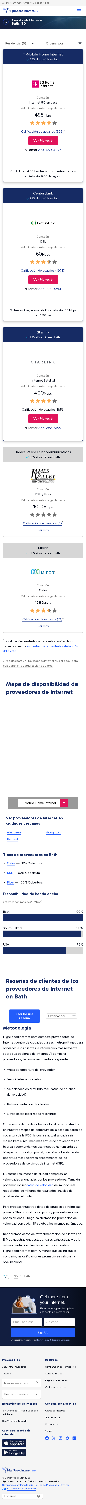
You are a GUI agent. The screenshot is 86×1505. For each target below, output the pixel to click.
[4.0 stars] (49, 123)
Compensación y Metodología (17, 1485)
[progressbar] (43, 917)
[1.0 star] (32, 123)
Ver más (43, 530)
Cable (11, 863)
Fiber (10, 882)
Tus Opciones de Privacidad (21, 1488)
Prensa (48, 1431)
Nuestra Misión (53, 1417)
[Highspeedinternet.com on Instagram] (61, 1439)
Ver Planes (39, 140)
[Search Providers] (37, 1383)
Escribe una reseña (24, 1016)
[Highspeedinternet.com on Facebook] (47, 1439)
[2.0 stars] (38, 123)
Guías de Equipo (53, 1373)
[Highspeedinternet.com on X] (54, 1439)
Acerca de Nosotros (55, 1410)
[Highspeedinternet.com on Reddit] (67, 1439)
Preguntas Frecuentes (56, 1380)
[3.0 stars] (43, 123)
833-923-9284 (49, 289)
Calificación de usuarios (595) (42, 131)
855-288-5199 (49, 428)
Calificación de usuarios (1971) (42, 270)
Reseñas (6, 1373)
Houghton (53, 832)
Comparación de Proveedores (60, 1366)
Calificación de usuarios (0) (42, 523)
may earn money (15, 2)
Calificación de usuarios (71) (42, 619)
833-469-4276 (50, 150)
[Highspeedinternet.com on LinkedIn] (74, 1439)
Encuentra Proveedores (14, 1366)
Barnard (12, 839)
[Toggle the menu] (79, 10)
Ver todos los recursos (56, 1387)
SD (16, 1276)
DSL (10, 873)
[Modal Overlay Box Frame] (43, 1316)
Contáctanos (51, 1424)
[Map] (43, 753)
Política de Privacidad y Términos (52, 1485)
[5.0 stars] (54, 123)
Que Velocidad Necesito (14, 1421)
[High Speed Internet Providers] (21, 11)
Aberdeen (14, 832)
